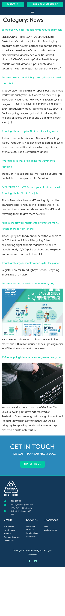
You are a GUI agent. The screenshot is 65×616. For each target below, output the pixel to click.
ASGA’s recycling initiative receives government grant (31, 357)
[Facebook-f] (29, 561)
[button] (32, 11)
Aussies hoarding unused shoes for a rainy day (28, 283)
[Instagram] (35, 561)
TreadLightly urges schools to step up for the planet (30, 263)
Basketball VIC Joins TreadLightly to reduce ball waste (32, 30)
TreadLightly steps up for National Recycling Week (30, 131)
